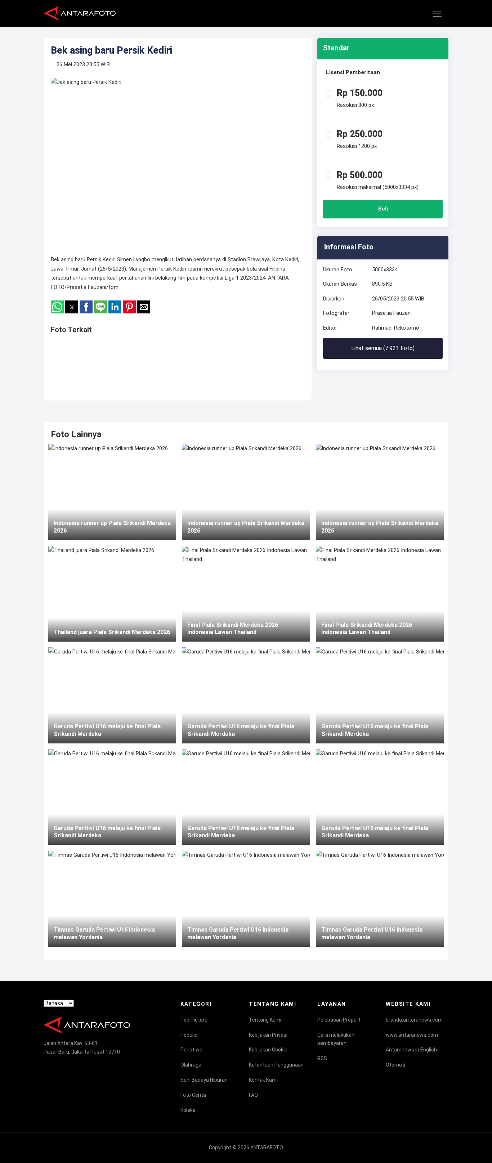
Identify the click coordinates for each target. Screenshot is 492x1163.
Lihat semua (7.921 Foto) (383, 348)
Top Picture (193, 1020)
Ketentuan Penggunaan (276, 1065)
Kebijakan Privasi (268, 1035)
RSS (322, 1058)
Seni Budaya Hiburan (204, 1080)
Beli (383, 208)
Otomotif (396, 1065)
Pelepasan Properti (339, 1020)
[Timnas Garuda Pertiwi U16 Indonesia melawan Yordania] (112, 898)
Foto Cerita (193, 1095)
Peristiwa (191, 1050)
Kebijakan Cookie (268, 1050)
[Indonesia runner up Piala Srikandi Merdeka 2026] (112, 492)
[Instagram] (74, 1065)
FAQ (253, 1095)
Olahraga (190, 1065)
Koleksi (188, 1110)
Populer (189, 1035)
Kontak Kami (263, 1080)
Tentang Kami (265, 1020)
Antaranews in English (411, 1050)
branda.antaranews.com (414, 1020)
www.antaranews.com (412, 1035)
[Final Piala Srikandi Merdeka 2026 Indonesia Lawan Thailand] (246, 594)
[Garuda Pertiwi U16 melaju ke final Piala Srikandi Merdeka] (112, 695)
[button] (437, 14)
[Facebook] (47, 1065)
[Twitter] (60, 1065)
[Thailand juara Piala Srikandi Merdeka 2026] (112, 594)
